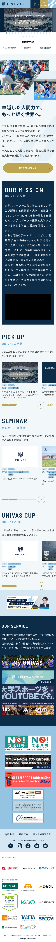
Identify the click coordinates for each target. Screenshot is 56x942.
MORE (50, 405)
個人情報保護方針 (42, 834)
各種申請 (9, 834)
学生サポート (35, 4)
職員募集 (23, 834)
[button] (53, 20)
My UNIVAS (44, 6)
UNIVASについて (28, 167)
